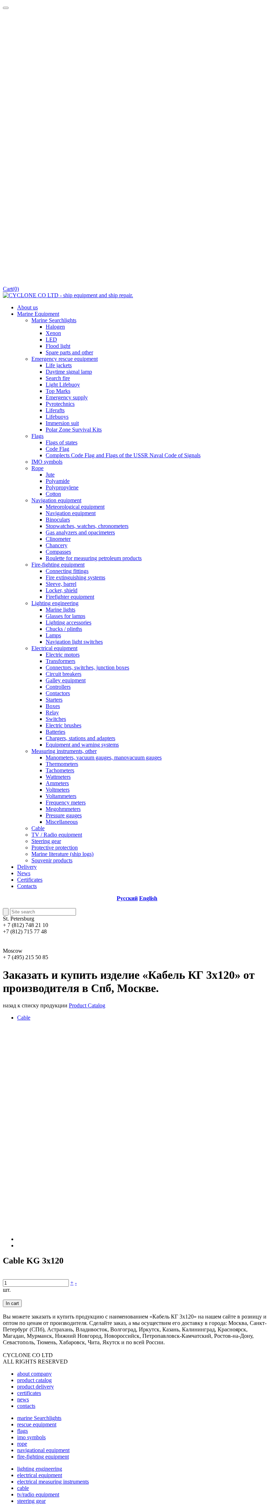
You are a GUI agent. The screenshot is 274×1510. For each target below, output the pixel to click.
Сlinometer (58, 539)
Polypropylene (62, 487)
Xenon (53, 333)
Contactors (58, 693)
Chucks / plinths (64, 629)
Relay (52, 712)
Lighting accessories (68, 622)
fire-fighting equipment (43, 1457)
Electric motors (63, 655)
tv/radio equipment (38, 1494)
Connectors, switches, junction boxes (87, 667)
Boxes (53, 706)
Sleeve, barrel (61, 584)
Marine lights (60, 610)
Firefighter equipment (70, 597)
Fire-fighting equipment (58, 565)
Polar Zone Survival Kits (74, 430)
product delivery (35, 1387)
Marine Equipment (38, 314)
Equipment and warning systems (82, 745)
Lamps (53, 635)
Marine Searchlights (53, 320)
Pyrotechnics (60, 404)
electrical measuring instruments (53, 1482)
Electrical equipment (54, 648)
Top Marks (58, 391)
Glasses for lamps (65, 616)
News (23, 873)
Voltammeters (61, 796)
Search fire (58, 378)
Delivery (27, 867)
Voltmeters (58, 790)
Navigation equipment (56, 500)
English (148, 898)
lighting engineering (39, 1469)
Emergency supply (67, 397)
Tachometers (60, 770)
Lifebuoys (57, 417)
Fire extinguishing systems (75, 577)
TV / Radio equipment (56, 835)
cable (23, 1488)
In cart (12, 1303)
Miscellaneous (62, 822)
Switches (56, 719)
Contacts (27, 886)
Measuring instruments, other (64, 751)
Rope (37, 468)
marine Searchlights (39, 1418)
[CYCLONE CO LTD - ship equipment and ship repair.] (68, 295)
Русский (127, 898)
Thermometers (62, 764)
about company (34, 1374)
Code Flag (57, 449)
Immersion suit (62, 423)
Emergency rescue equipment (64, 359)
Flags (37, 436)
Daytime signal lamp (69, 372)
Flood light (58, 346)
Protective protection (54, 847)
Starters (54, 700)
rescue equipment (36, 1424)
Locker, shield (61, 590)
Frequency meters (66, 802)
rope (22, 1444)
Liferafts (55, 410)
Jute (50, 475)
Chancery (56, 545)
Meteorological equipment (75, 507)
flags (22, 1431)
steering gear (31, 1501)
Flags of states (61, 442)
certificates (29, 1393)
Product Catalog (87, 1005)
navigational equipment (43, 1450)
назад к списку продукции (35, 1005)
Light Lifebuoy (63, 385)
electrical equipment (39, 1475)
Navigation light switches (74, 642)
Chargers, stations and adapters (80, 738)
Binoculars (58, 520)
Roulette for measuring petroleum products (94, 558)
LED (51, 340)
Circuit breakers (63, 674)
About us (27, 307)
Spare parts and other (69, 352)
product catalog (34, 1380)
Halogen (55, 327)
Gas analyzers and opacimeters (80, 532)
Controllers (58, 687)
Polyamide (58, 481)
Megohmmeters (63, 809)
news (23, 1399)
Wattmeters (58, 777)
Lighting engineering (54, 603)
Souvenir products (51, 860)
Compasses (58, 552)
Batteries (55, 732)
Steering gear (46, 841)
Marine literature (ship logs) (62, 854)
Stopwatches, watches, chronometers (87, 526)
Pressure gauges (64, 815)
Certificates (29, 880)
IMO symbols (46, 462)
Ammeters (57, 783)
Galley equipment (66, 680)
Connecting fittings (67, 571)
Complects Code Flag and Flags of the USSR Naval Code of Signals (123, 455)
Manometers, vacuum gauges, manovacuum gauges (104, 757)
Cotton (53, 494)
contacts (26, 1406)
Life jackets (59, 365)
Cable (38, 828)
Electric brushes (63, 725)
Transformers (60, 661)
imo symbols (31, 1437)
